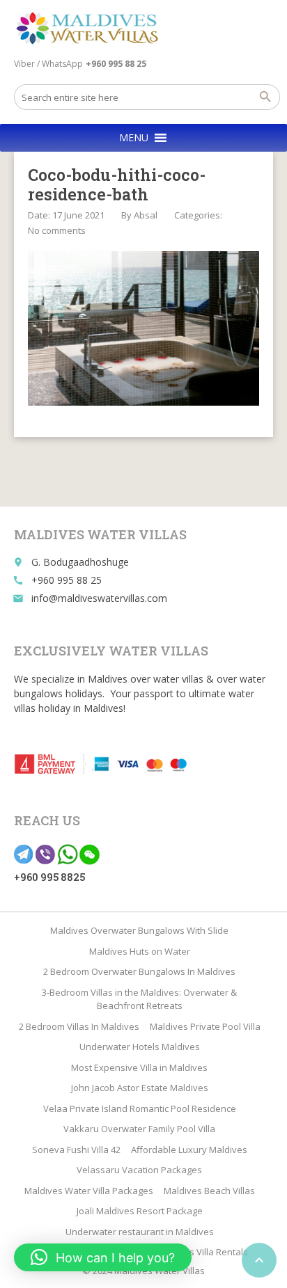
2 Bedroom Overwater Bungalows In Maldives (139, 971)
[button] (133, 138)
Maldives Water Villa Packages (88, 1190)
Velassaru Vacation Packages (139, 1169)
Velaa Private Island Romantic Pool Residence (139, 1108)
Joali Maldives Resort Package (140, 1210)
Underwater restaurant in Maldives (139, 1231)
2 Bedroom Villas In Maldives (79, 1026)
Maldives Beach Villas (209, 1190)
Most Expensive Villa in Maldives (139, 1067)
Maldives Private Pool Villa (205, 1026)
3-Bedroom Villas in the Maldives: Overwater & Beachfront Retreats (139, 999)
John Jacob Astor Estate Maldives (139, 1087)
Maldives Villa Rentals (202, 1252)
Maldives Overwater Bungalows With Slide (139, 930)
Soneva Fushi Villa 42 (76, 1149)
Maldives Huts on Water (139, 951)
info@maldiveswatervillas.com (99, 598)
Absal (145, 215)
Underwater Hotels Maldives (139, 1046)
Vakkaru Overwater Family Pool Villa (139, 1128)
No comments (57, 230)
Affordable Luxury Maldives (189, 1149)
